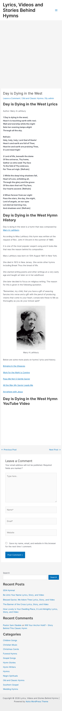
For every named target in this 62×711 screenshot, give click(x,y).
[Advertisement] (31, 53)
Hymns (6, 671)
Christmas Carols (11, 649)
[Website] (31, 533)
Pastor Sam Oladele (12, 625)
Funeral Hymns (10, 653)
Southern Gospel (10, 685)
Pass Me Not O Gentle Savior (16, 379)
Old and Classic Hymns (32, 98)
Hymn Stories (9, 662)
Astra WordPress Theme (37, 701)
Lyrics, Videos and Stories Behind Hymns (23, 10)
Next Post (55, 450)
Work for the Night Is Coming (16, 372)
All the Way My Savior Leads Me (18, 385)
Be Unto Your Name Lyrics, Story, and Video (23, 595)
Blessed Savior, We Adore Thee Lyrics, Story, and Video (29, 600)
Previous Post (9, 450)
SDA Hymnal (9, 590)
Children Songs (10, 640)
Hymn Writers (9, 667)
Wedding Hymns (10, 689)
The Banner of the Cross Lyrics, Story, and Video (25, 604)
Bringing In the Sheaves (14, 366)
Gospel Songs (9, 658)
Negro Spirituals (10, 676)
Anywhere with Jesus (13, 392)
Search (6, 573)
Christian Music (10, 645)
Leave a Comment (11, 98)
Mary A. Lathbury (11, 230)
